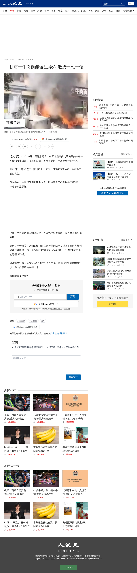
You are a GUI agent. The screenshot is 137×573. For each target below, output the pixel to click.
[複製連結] (31, 146)
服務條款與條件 (56, 309)
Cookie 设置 (68, 567)
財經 (83, 10)
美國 (26, 10)
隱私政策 (67, 309)
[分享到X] (25, 147)
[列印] (38, 147)
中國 (19, 10)
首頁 (5, 10)
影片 (67, 10)
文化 (104, 10)
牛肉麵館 (33, 321)
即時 (12, 10)
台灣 (46, 10)
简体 (31, 4)
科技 (90, 10)
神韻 (118, 10)
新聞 (12, 59)
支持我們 (112, 304)
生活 (111, 10)
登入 (131, 4)
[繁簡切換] (51, 147)
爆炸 (43, 321)
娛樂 (97, 10)
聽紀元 (75, 10)
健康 (60, 10)
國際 (33, 10)
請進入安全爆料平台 (113, 193)
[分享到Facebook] (12, 147)
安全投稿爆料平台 (58, 333)
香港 (53, 10)
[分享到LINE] (18, 147)
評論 (39, 10)
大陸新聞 (20, 59)
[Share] (5, 422)
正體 (27, 3)
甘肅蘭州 (21, 321)
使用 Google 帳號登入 (48, 304)
